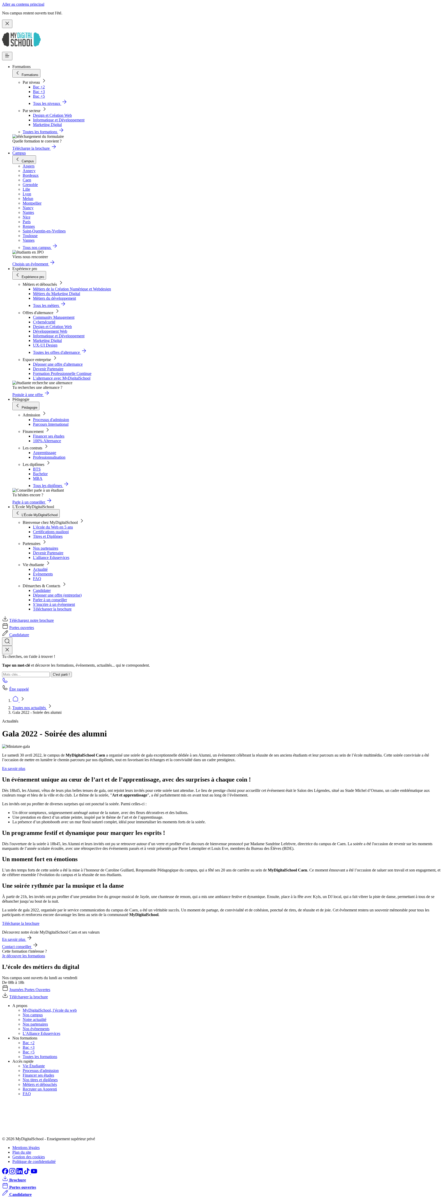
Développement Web (50, 331)
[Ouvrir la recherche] (7, 641)
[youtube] (34, 1173)
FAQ (37, 578)
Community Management (53, 317)
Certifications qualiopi (51, 532)
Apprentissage (44, 452)
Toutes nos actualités (29, 708)
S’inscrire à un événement (54, 604)
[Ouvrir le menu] (7, 56)
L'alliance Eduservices (51, 557)
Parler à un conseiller (50, 600)
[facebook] (5, 1173)
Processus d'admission (51, 419)
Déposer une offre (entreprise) (57, 595)
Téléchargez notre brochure (31, 620)
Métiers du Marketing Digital (56, 293)
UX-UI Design (45, 345)
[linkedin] (20, 1173)
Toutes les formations (40, 1056)
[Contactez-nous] (5, 682)
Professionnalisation (49, 457)
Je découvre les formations (23, 956)
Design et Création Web (52, 115)
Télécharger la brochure (52, 609)
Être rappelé (19, 689)
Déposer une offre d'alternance (58, 364)
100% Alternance (47, 441)
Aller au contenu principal (23, 4)
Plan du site (21, 1152)
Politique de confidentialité (34, 1161)
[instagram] (12, 1173)
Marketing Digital (47, 124)
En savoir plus (13, 768)
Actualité (40, 569)
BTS (37, 469)
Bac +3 (39, 91)
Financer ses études (48, 436)
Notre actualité (34, 1019)
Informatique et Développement (58, 120)
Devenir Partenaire (48, 369)
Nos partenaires (45, 548)
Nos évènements (36, 1029)
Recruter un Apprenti (40, 1089)
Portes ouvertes (21, 627)
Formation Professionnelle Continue (62, 373)
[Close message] (7, 24)
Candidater (42, 590)
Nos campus (33, 1015)
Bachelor (40, 474)
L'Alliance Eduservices (41, 1033)
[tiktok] (27, 1173)
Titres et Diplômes (48, 536)
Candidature (19, 635)
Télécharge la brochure (20, 923)
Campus (19, 153)
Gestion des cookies (28, 1157)
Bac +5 (39, 96)
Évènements (43, 574)
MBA (37, 478)
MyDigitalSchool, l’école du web (50, 1010)
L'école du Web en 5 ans (53, 527)
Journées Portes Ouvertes (29, 989)
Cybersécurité (44, 322)
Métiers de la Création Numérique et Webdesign (72, 289)
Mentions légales (26, 1147)
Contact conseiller (17, 946)
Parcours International (51, 424)
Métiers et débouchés (40, 1084)
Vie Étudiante (34, 1066)
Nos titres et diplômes (40, 1080)
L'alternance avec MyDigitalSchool (61, 378)
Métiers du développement (54, 298)
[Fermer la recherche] (7, 650)
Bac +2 (39, 87)
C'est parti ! (61, 674)
